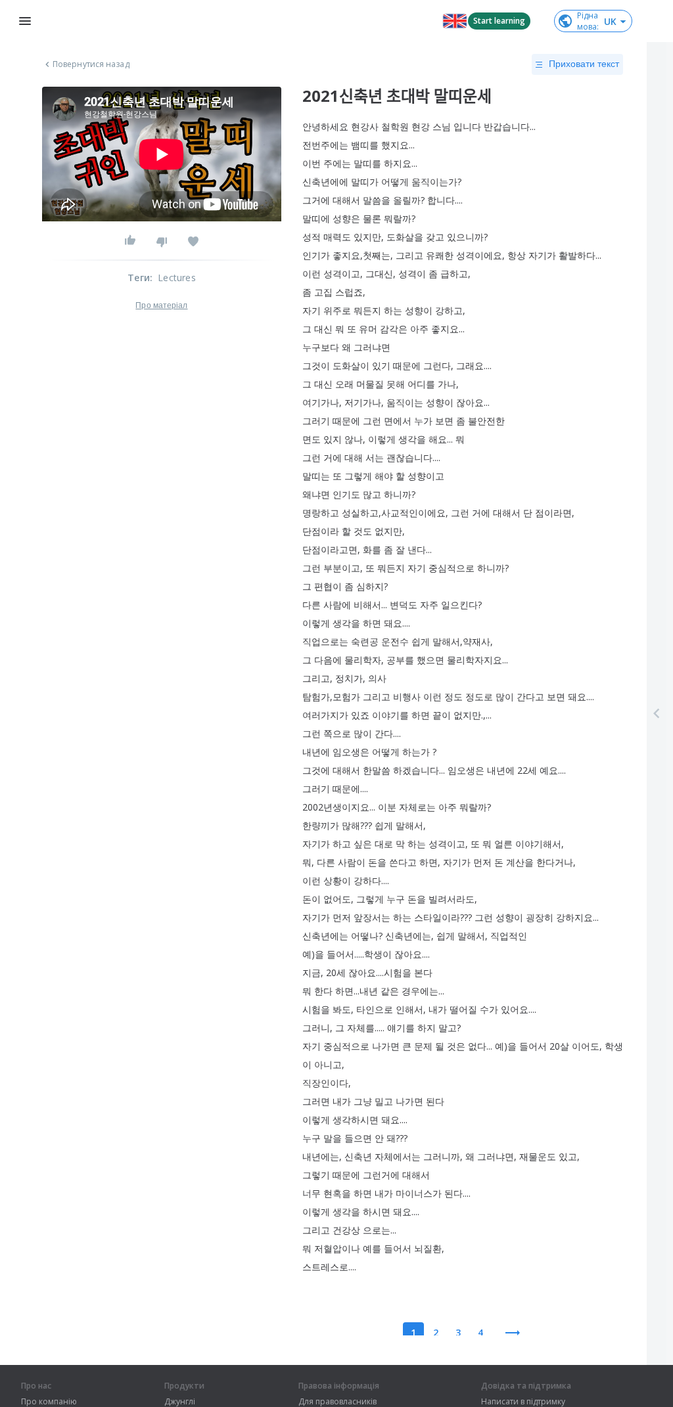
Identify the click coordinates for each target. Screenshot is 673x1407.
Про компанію (49, 1401)
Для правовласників (337, 1401)
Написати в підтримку (523, 1401)
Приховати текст (584, 63)
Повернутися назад (91, 64)
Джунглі (179, 1401)
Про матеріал (161, 305)
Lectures (177, 277)
